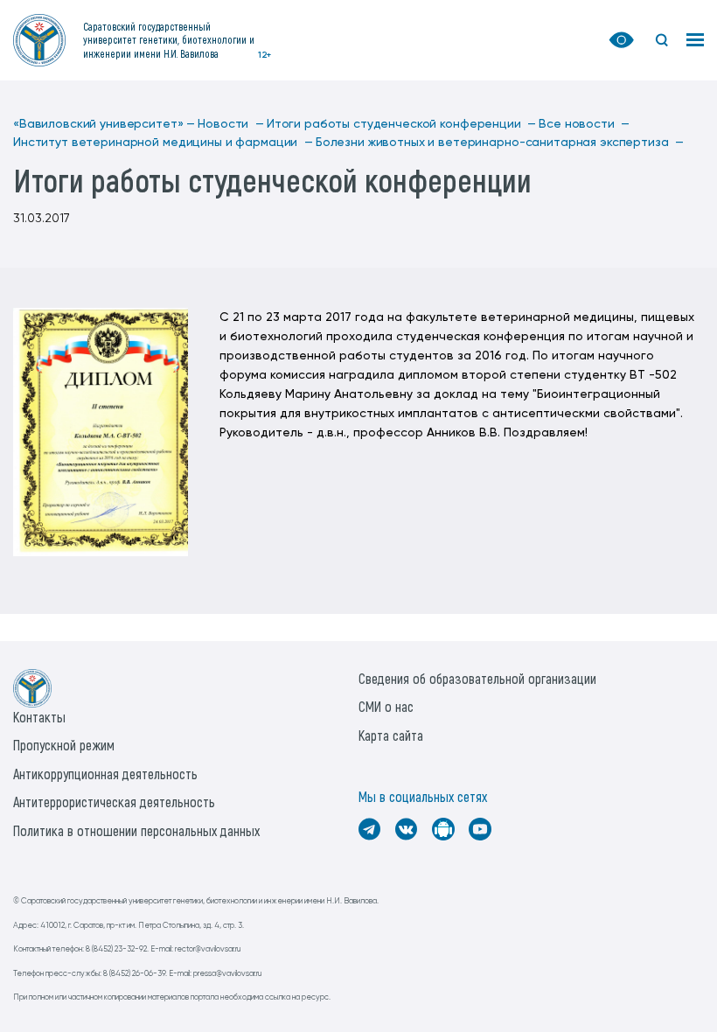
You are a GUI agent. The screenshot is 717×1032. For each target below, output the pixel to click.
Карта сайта (390, 735)
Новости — (231, 124)
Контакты (39, 716)
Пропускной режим (64, 744)
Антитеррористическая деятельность (114, 801)
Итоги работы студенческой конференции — (401, 124)
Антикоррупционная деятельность (105, 773)
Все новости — (584, 124)
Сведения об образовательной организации (477, 678)
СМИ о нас (386, 706)
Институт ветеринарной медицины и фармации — (163, 142)
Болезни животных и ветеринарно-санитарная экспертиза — (500, 142)
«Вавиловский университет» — (104, 124)
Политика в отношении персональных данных (136, 830)
